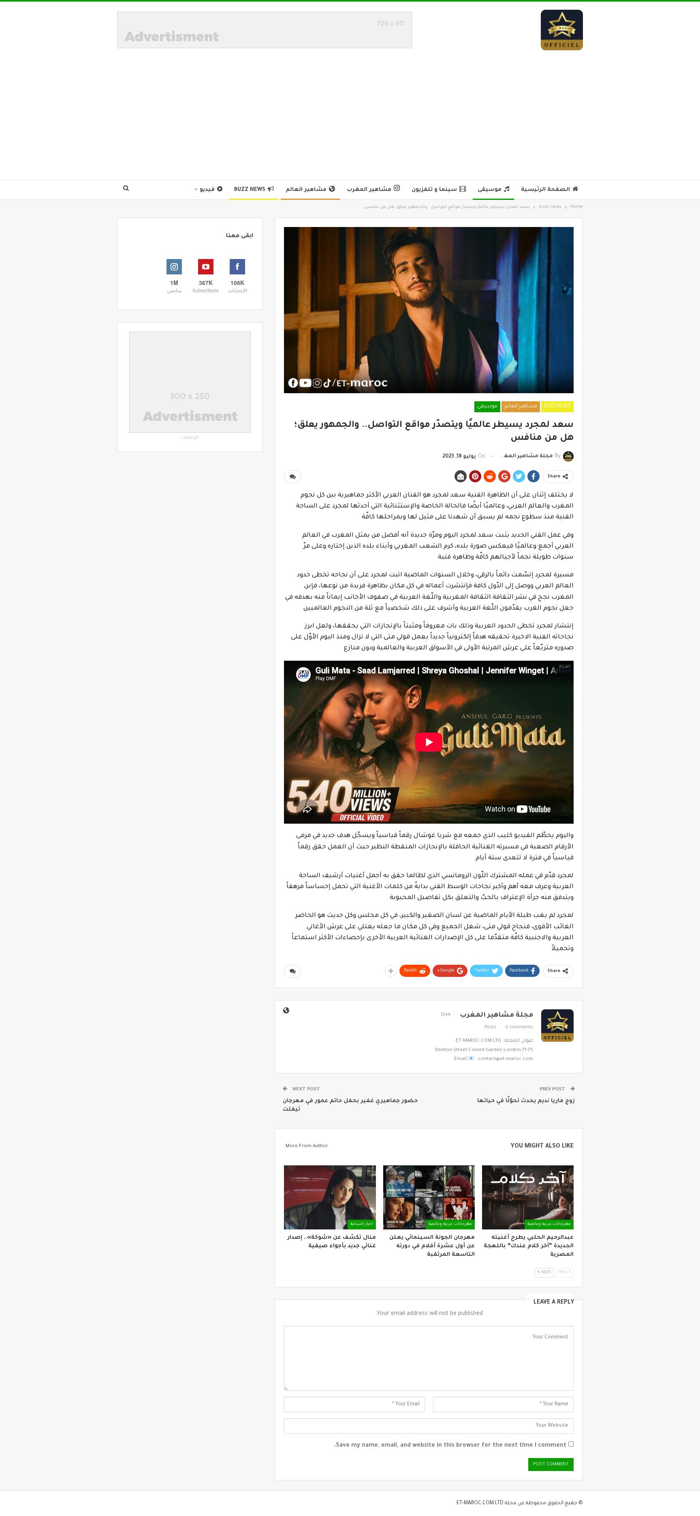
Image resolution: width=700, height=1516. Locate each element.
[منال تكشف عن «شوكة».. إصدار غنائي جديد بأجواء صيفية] (330, 1197)
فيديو (207, 190)
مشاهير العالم (306, 190)
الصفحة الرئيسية (545, 190)
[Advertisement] (350, 111)
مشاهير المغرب (369, 190)
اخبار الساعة (361, 1224)
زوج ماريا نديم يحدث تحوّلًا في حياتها (526, 1101)
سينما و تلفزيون (434, 190)
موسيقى (490, 190)
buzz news (249, 190)
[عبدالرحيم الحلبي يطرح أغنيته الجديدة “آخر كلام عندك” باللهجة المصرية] (528, 1197)
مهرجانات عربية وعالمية (549, 1224)
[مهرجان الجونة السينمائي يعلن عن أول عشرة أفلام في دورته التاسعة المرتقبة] (429, 1197)
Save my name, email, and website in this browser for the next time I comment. (450, 1446)
